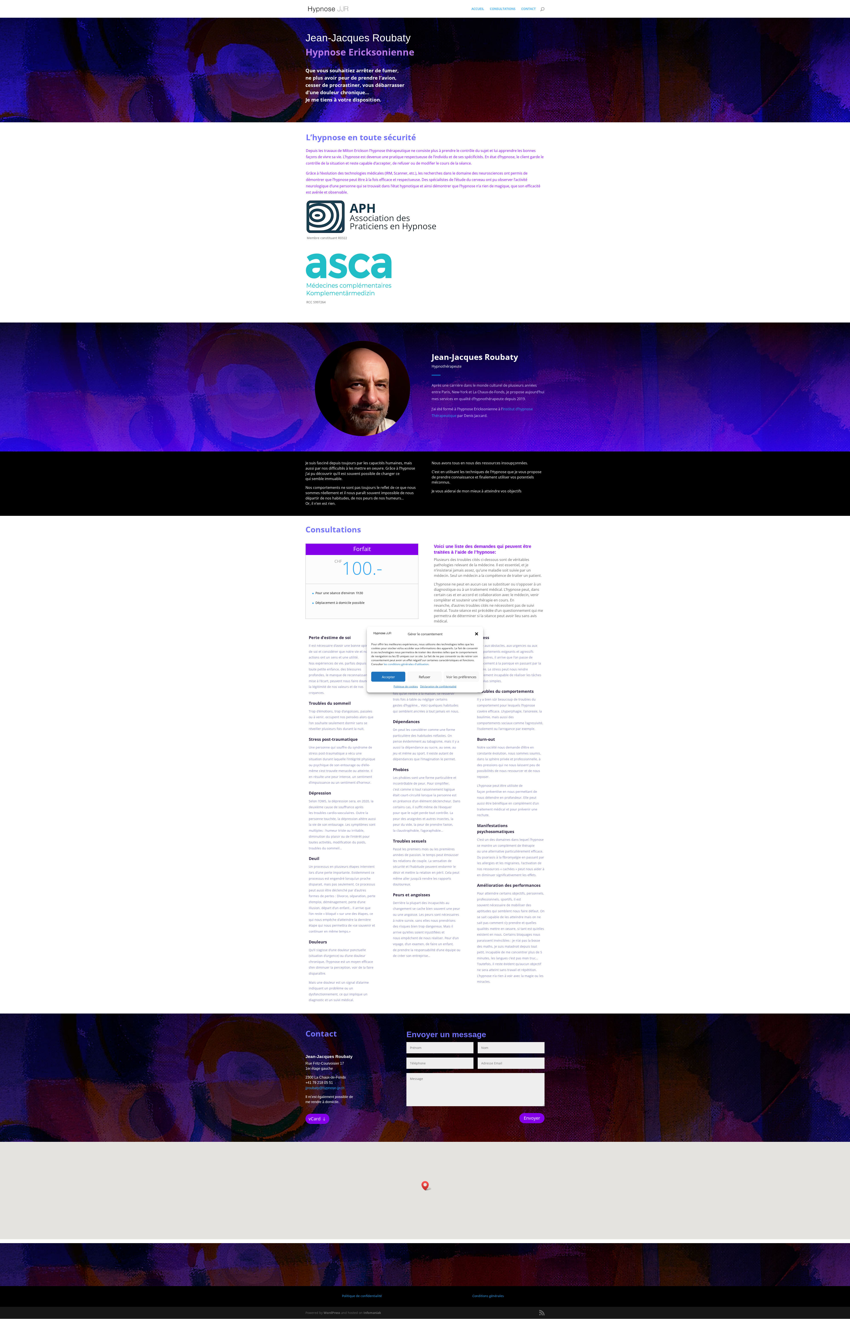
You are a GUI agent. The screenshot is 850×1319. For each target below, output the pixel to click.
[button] (476, 634)
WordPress (332, 1313)
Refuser (424, 676)
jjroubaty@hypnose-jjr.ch (324, 1088)
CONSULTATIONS (503, 9)
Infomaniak (372, 1313)
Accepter (388, 676)
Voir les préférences (461, 676)
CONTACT (528, 9)
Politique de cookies (406, 686)
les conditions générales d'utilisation (406, 664)
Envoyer (532, 1118)
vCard (315, 1119)
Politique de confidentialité (362, 1296)
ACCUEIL (477, 9)
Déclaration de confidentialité (438, 686)
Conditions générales (488, 1296)
